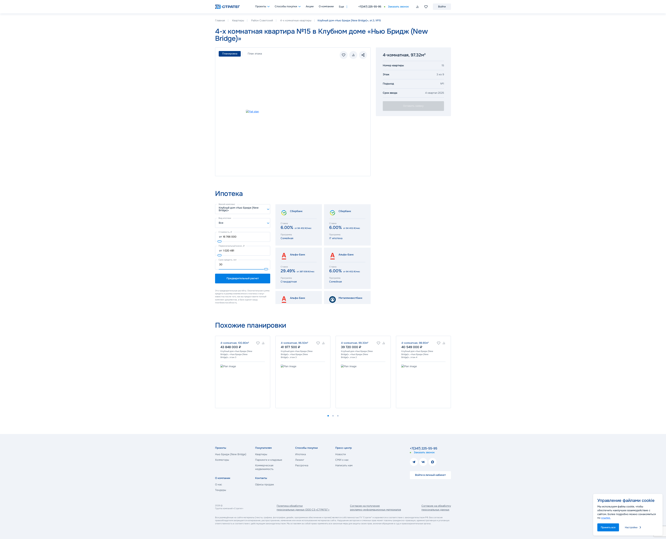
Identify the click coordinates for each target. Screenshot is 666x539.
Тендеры (220, 490)
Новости (340, 454)
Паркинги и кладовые (268, 460)
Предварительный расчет (243, 278)
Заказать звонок (398, 6)
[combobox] (242, 209)
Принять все (608, 527)
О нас (218, 484)
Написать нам (343, 465)
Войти (442, 6)
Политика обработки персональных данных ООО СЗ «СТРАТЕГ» (303, 507)
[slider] (219, 241)
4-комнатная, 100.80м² (234, 343)
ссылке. (606, 518)
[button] (328, 415)
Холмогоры (222, 460)
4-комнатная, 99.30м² (354, 343)
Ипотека (300, 454)
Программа (286, 234)
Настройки (631, 527)
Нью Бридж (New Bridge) (230, 454)
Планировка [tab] (229, 53)
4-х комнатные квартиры (295, 20)
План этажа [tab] (255, 53)
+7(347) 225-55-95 (369, 6)
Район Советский (262, 20)
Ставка (284, 223)
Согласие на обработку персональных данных (436, 507)
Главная (220, 20)
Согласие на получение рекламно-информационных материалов (375, 507)
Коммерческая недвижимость (264, 467)
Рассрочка (301, 465)
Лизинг (299, 460)
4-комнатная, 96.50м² (294, 343)
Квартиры (238, 20)
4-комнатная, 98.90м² (415, 343)
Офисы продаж (264, 484)
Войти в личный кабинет (430, 475)
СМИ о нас (342, 460)
